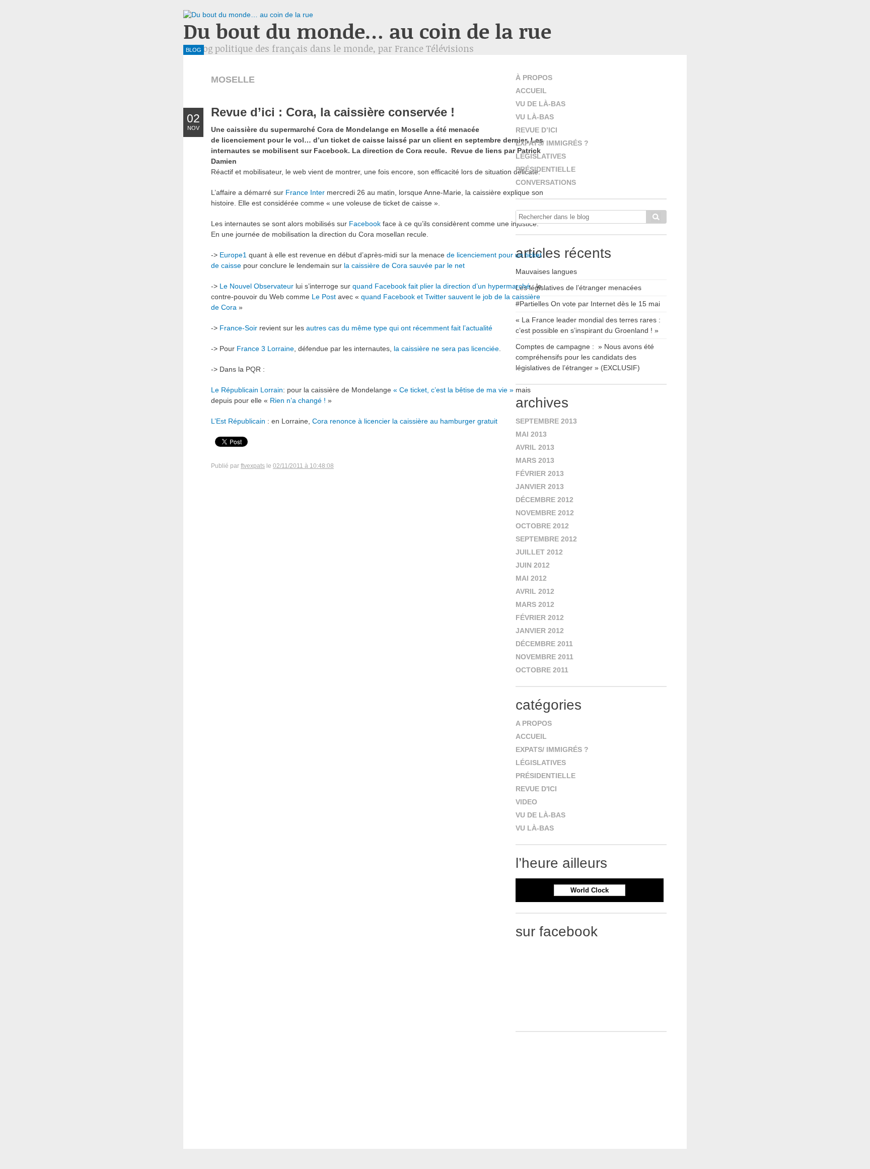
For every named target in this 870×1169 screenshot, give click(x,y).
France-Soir (238, 328)
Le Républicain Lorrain (247, 390)
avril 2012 (535, 591)
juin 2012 (533, 565)
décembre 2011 (544, 644)
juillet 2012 (539, 552)
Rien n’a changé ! (298, 400)
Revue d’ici (536, 130)
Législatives (541, 156)
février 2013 (540, 473)
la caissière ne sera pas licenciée (446, 349)
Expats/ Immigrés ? (552, 143)
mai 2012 (531, 578)
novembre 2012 (545, 513)
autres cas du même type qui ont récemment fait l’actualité (399, 328)
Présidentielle (545, 169)
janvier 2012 (540, 631)
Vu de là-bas (540, 104)
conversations (546, 182)
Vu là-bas (535, 117)
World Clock (589, 890)
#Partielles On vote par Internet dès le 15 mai (588, 304)
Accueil (531, 91)
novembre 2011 (544, 657)
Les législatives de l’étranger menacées (578, 288)
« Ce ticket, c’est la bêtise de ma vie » (454, 390)
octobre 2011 (542, 670)
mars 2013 (535, 460)
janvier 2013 (540, 487)
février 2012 (540, 617)
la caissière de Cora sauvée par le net (404, 265)
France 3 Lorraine (265, 349)
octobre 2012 (542, 526)
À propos (534, 78)
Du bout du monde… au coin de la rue (367, 31)
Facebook (365, 224)
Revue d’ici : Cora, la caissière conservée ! (333, 112)
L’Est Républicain (238, 421)
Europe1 (233, 255)
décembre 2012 (544, 500)
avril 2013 (535, 447)
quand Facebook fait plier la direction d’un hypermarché (441, 286)
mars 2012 (535, 604)
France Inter (305, 192)
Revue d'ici (536, 789)
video (526, 802)
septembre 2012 (546, 539)
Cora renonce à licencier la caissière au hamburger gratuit (404, 421)
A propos (534, 723)
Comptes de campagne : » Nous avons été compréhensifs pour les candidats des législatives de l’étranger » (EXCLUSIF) (585, 357)
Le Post (324, 297)
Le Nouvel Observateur (257, 286)
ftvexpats (253, 465)
